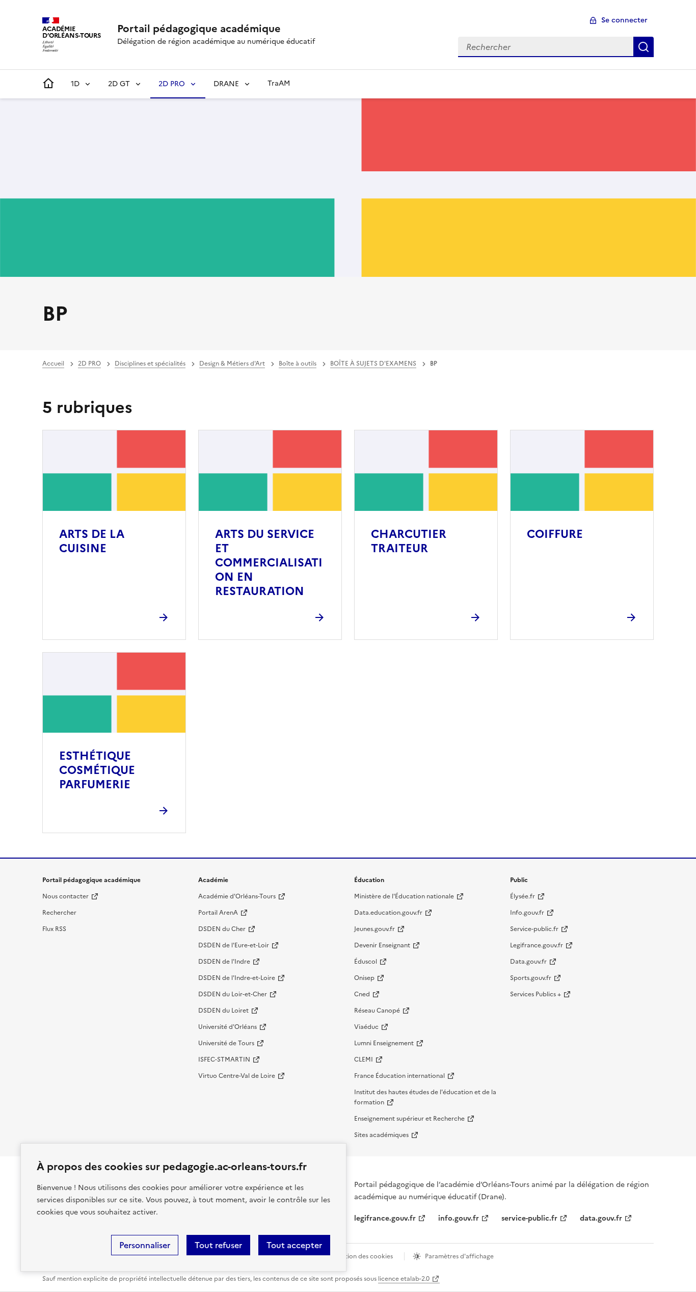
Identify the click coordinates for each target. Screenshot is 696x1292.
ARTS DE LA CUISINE (91, 541)
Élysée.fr (522, 896)
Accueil (53, 363)
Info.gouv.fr (527, 912)
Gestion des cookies (363, 1256)
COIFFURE (555, 534)
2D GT (119, 84)
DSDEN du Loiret (223, 1010)
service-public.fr (529, 1218)
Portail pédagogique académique (199, 28)
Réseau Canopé (377, 1010)
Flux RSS (54, 929)
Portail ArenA (218, 912)
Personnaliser (144, 1245)
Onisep (364, 978)
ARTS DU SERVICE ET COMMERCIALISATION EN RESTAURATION (269, 563)
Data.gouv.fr (528, 961)
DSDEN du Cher (222, 929)
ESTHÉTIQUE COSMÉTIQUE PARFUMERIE (97, 770)
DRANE (226, 84)
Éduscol (365, 961)
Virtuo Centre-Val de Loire (236, 1075)
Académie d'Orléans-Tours (237, 896)
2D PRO (171, 84)
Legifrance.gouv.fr (536, 945)
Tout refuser (218, 1245)
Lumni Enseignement (384, 1043)
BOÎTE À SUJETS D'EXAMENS (373, 363)
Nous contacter (65, 896)
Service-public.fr (534, 929)
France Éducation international (399, 1075)
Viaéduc (366, 1026)
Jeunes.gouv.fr (374, 929)
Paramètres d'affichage (459, 1256)
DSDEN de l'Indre (224, 961)
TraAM (278, 83)
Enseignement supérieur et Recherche (409, 1118)
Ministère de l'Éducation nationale (404, 896)
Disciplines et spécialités (150, 363)
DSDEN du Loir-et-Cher (232, 994)
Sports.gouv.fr (530, 978)
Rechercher (643, 47)
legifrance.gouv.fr (385, 1218)
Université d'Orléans (227, 1026)
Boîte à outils (297, 363)
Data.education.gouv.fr (388, 912)
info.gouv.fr (458, 1218)
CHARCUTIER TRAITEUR (408, 541)
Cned (362, 994)
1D (75, 84)
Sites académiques (381, 1135)
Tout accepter (294, 1245)
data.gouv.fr (601, 1218)
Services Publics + (535, 994)
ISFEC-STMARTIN (224, 1059)
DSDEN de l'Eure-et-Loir (233, 945)
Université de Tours (226, 1043)
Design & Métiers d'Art (232, 363)
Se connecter (624, 20)
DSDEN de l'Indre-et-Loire (236, 978)
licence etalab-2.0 (404, 1278)
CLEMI (363, 1059)
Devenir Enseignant (382, 945)
